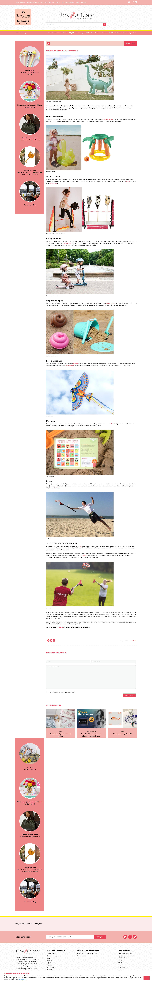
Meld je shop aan (38, 2)
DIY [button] (92, 33)
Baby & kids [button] (72, 33)
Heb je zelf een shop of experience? (87, 953)
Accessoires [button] (57, 33)
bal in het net (53, 183)
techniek (85, 555)
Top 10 (58, 2)
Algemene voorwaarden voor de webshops (126, 957)
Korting (24, 33)
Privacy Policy (23, 979)
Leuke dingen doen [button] (130, 33)
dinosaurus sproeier (108, 119)
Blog (46, 2)
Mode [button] (50, 33)
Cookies (120, 960)
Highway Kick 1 (110, 303)
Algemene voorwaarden (125, 953)
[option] (29, 57)
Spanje (57, 488)
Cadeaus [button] (97, 33)
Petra (134, 640)
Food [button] (103, 33)
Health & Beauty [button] (112, 33)
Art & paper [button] (81, 33)
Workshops (50, 969)
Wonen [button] (65, 33)
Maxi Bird (113, 424)
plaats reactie (129, 695)
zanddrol (75, 363)
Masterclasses (81, 956)
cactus (128, 181)
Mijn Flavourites (81, 2)
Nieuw (18, 33)
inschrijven (99, 937)
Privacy (120, 962)
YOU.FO (80, 546)
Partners (64, 2)
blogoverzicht (130, 43)
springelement (68, 243)
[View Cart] (146, 978)
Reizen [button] (121, 33)
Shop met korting (52, 956)
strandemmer (70, 365)
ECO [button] (87, 33)
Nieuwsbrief (72, 2)
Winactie (51, 2)
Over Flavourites (26, 2)
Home (17, 2)
